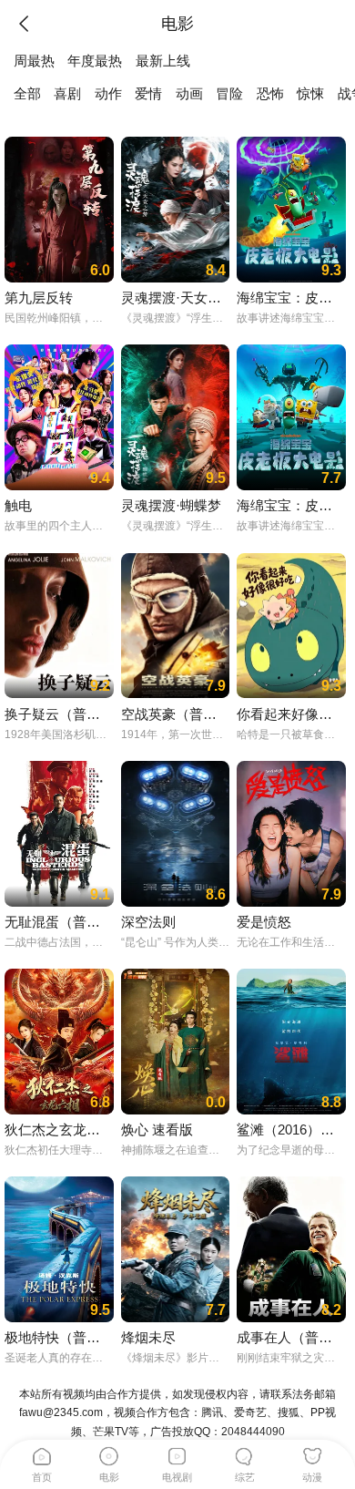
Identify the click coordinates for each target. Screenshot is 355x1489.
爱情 (148, 94)
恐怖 (270, 94)
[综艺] (245, 1453)
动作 (108, 94)
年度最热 (94, 61)
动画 (189, 94)
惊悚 (310, 94)
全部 (27, 94)
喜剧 (67, 94)
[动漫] (312, 1453)
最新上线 (163, 61)
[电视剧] (177, 1453)
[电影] (109, 1453)
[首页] (42, 1453)
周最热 (34, 61)
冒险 (229, 94)
